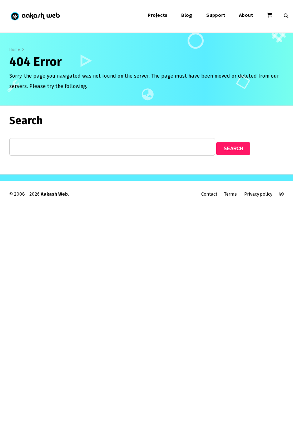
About (246, 15)
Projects (157, 15)
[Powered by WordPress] (281, 194)
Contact (209, 194)
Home (14, 49)
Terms (230, 194)
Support (215, 15)
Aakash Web (34, 16)
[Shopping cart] (269, 15)
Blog (186, 15)
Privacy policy (258, 194)
